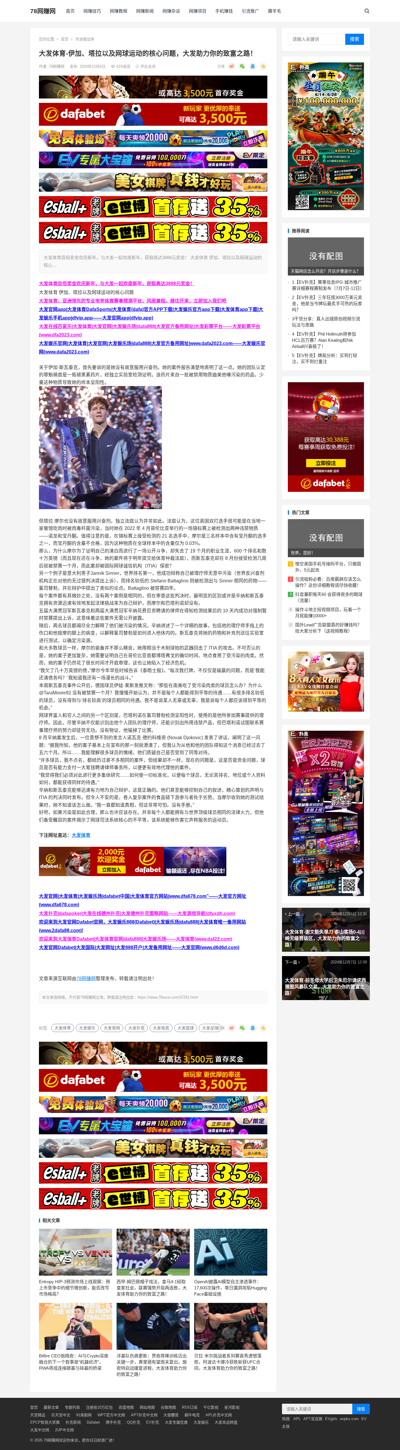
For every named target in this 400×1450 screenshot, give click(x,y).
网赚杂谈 (171, 11)
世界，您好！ (303, 552)
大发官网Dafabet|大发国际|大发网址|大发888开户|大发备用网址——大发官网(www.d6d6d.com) (139, 947)
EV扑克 (152, 1422)
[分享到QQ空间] (263, 66)
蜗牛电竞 (192, 1415)
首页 (70, 11)
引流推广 (250, 11)
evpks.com (349, 1419)
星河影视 (232, 1407)
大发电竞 (161, 1028)
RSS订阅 (189, 1407)
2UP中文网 (64, 1430)
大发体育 (81, 835)
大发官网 (112, 1028)
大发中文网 (39, 1430)
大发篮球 (185, 1028)
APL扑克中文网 (219, 1415)
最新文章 (51, 1407)
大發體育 (171, 1415)
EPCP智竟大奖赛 (45, 1422)
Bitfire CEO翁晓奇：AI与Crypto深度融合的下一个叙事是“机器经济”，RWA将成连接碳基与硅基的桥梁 (73, 1362)
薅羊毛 (274, 11)
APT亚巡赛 (312, 1419)
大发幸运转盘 (226, 1422)
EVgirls (331, 1419)
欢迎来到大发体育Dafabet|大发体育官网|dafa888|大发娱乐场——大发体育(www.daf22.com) (135, 938)
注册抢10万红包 (99, 1407)
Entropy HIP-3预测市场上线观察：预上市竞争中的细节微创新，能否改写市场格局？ (74, 1287)
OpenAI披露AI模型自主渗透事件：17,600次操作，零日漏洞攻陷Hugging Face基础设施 (230, 1287)
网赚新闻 (145, 11)
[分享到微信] (242, 66)
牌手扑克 (113, 1422)
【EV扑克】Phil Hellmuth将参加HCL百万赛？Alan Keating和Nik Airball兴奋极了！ (324, 340)
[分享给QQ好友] (253, 66)
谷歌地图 (168, 1407)
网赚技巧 (92, 11)
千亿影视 (210, 1407)
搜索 (354, 39)
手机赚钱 (224, 11)
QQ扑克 (133, 1422)
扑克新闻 (73, 1422)
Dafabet (93, 1422)
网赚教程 (118, 11)
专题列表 (72, 1407)
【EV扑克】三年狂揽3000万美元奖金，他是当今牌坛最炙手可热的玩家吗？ (327, 303)
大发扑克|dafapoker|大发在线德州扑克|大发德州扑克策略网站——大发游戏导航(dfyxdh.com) (137, 913)
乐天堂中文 (60, 1415)
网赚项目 (197, 11)
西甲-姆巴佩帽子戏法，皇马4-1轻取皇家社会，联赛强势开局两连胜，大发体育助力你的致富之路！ (152, 1287)
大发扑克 (136, 1028)
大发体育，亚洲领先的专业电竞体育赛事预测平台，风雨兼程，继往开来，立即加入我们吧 (132, 300)
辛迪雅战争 (84, 39)
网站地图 (147, 1407)
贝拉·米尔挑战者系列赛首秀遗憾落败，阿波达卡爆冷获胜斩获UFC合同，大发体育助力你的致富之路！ (227, 1362)
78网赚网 (43, 11)
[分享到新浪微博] (232, 66)
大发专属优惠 (176, 1422)
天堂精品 (37, 1415)
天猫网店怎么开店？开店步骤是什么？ (325, 271)
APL (297, 1419)
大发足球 (210, 1028)
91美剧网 (84, 1415)
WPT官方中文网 (111, 1415)
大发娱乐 (87, 1028)
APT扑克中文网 (144, 1415)
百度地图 (126, 1407)
